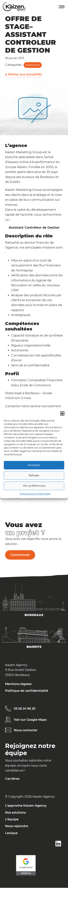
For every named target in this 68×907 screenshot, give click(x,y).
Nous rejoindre (16, 826)
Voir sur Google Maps (30, 719)
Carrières (12, 778)
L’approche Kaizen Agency (25, 805)
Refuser (34, 475)
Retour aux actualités (25, 74)
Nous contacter (26, 730)
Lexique (11, 833)
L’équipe (12, 819)
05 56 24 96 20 (25, 708)
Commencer (20, 555)
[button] (62, 413)
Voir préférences (34, 485)
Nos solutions (15, 812)
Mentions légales (18, 684)
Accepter (34, 465)
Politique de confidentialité (35, 493)
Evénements (33, 65)
